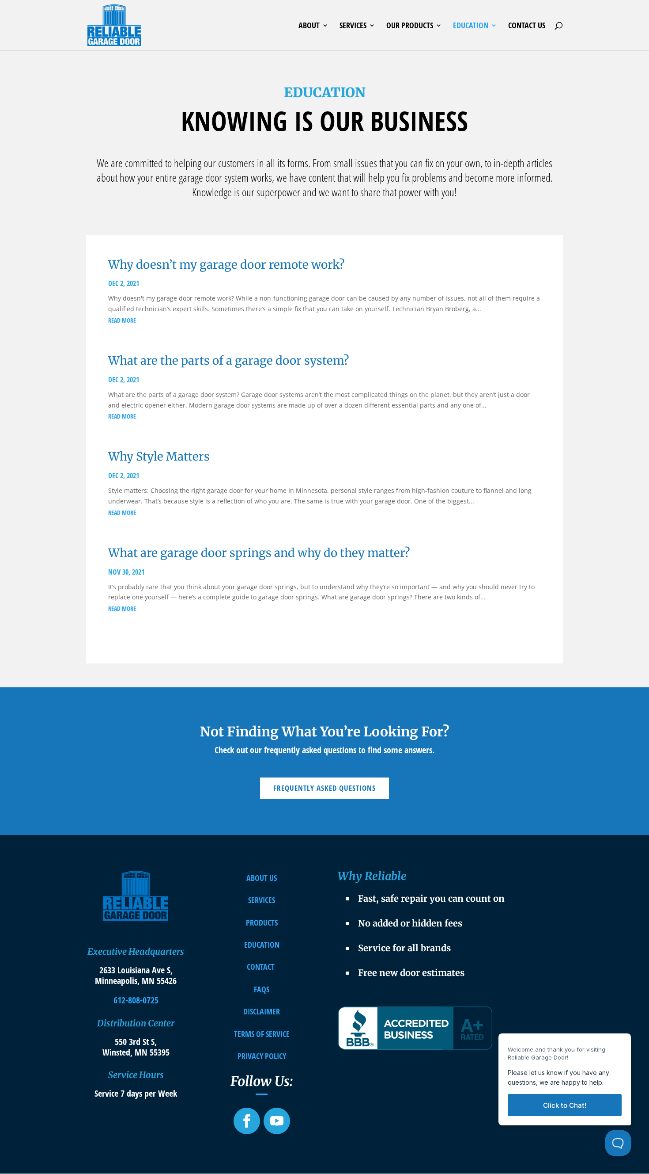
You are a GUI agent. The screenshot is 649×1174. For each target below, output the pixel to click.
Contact (261, 966)
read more (122, 320)
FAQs (261, 989)
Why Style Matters (159, 456)
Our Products (409, 26)
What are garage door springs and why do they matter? (259, 552)
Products (262, 922)
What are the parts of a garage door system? (228, 360)
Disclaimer (261, 1011)
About (309, 26)
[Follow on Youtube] (277, 1121)
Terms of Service (262, 1034)
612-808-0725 (135, 1000)
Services (353, 26)
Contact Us (526, 26)
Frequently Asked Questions (324, 788)
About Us (261, 878)
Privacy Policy (262, 1056)
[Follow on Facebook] (247, 1121)
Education (470, 26)
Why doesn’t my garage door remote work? (226, 264)
